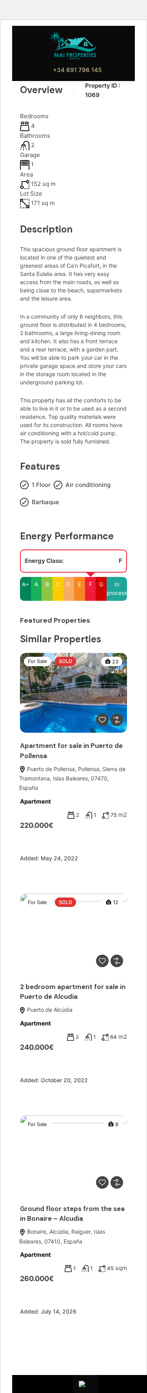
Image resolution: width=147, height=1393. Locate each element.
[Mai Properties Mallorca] (73, 45)
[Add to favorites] (102, 720)
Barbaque (45, 502)
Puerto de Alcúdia (49, 1009)
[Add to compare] (117, 720)
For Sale (37, 661)
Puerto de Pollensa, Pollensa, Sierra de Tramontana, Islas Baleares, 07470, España (72, 778)
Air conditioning (88, 484)
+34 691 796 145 (77, 70)
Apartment (35, 801)
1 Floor (41, 484)
